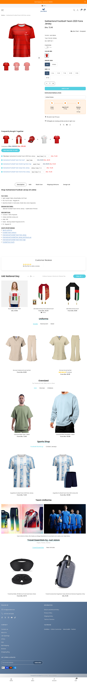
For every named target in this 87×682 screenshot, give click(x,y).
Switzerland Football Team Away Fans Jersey (16, 168)
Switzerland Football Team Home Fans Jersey (16, 172)
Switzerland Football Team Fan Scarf (14, 160)
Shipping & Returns (53, 184)
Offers (3, 639)
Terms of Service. (52, 675)
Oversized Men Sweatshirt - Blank (65, 434)
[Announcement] (43, 2)
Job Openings (5, 636)
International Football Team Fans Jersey (14, 235)
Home (3, 15)
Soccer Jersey (52, 38)
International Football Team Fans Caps (14, 240)
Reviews (3, 649)
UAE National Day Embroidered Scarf (43, 309)
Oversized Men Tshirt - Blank (22, 434)
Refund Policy (45, 675)
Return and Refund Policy (51, 610)
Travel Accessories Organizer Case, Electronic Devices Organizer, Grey (65, 594)
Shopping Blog (5, 652)
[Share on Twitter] (63, 124)
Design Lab (66, 184)
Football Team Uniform (9, 232)
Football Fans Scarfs (8, 242)
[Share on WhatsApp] (70, 124)
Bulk (30, 184)
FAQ (2, 642)
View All (78, 276)
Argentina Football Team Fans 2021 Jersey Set (65, 493)
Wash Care (39, 184)
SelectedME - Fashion (69, 629)
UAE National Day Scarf (72, 309)
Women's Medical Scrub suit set (22, 370)
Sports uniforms (7, 230)
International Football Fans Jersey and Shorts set (17, 237)
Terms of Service (49, 619)
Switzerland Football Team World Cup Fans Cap (17, 164)
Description (20, 184)
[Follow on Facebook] (2, 618)
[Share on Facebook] (60, 124)
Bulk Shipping (5, 645)
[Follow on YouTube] (11, 618)
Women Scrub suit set (65, 370)
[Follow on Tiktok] (15, 618)
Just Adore (53, 35)
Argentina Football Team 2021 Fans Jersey (21, 493)
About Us (4, 632)
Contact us (4, 629)
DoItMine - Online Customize (52, 629)
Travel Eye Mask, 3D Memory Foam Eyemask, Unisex (22, 594)
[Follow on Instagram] (8, 618)
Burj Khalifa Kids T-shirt (14, 309)
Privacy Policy (48, 613)
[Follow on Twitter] (5, 618)
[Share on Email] (67, 124)
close (2, 1)
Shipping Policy (48, 616)
